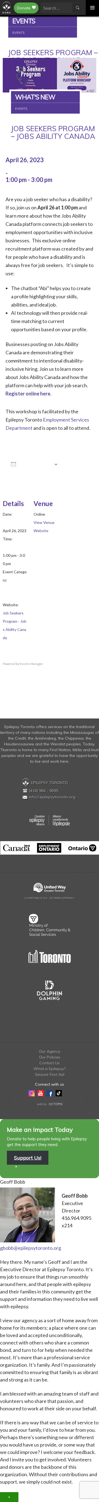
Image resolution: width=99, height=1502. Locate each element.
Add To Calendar (35, 465)
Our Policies (49, 1057)
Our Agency (49, 1051)
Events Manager (31, 664)
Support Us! (27, 1158)
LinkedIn (68, 1092)
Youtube (40, 1092)
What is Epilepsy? (49, 1068)
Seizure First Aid (49, 1074)
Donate (24, 7)
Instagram (31, 1092)
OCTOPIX (55, 1104)
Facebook (49, 1092)
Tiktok (59, 1092)
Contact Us (49, 1062)
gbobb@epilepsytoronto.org (30, 1248)
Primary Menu (92, 7)
